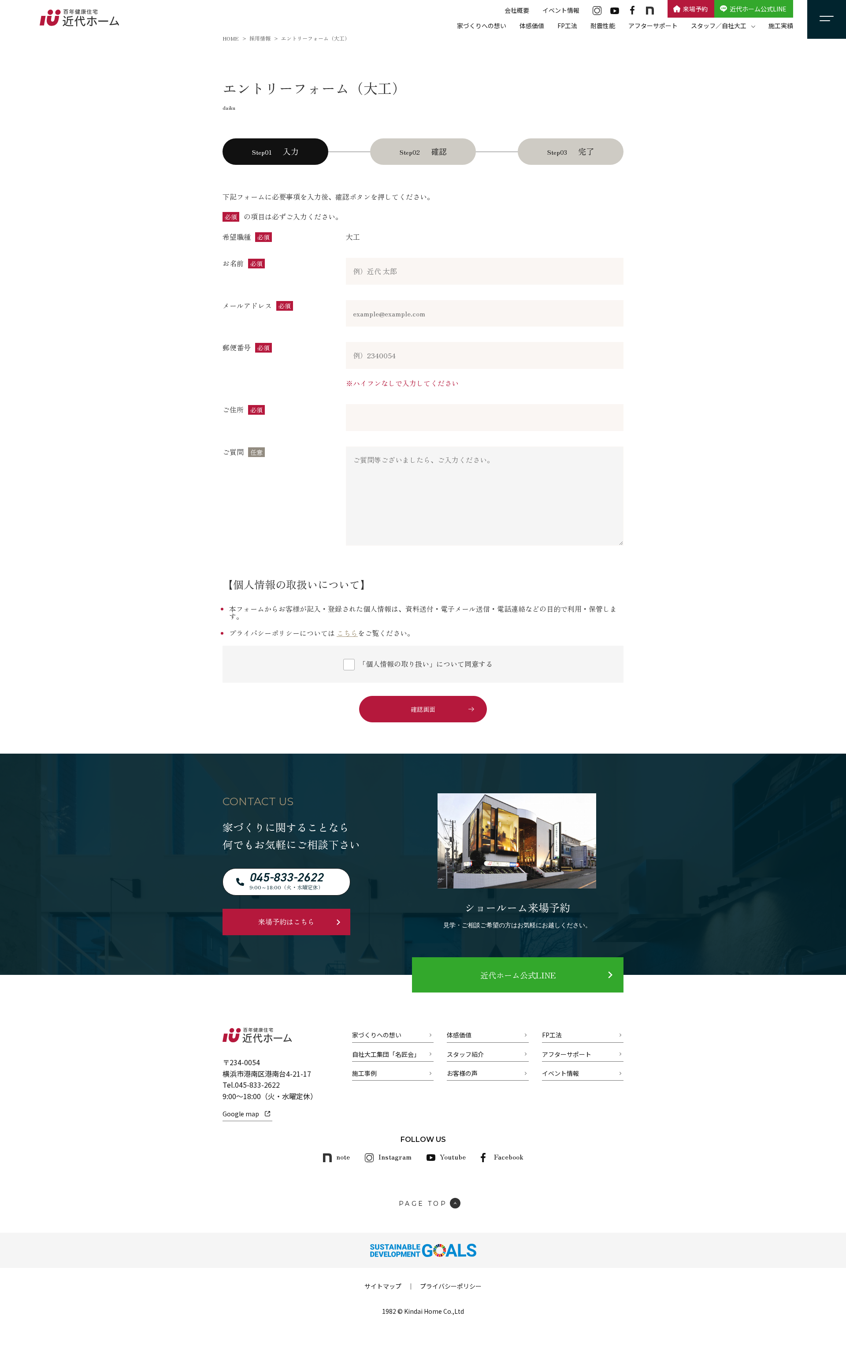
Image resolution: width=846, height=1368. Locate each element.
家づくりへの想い (481, 25)
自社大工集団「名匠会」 (386, 1054)
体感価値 (531, 25)
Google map (241, 1113)
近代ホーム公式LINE (758, 8)
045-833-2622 (257, 1084)
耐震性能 (602, 25)
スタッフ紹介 (465, 1054)
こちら (347, 633)
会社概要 (517, 10)
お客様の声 (462, 1073)
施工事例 (364, 1073)
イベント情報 (560, 10)
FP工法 (567, 25)
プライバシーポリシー (451, 1286)
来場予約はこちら (286, 921)
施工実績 (780, 25)
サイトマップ (382, 1286)
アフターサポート (653, 25)
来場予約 (695, 8)
